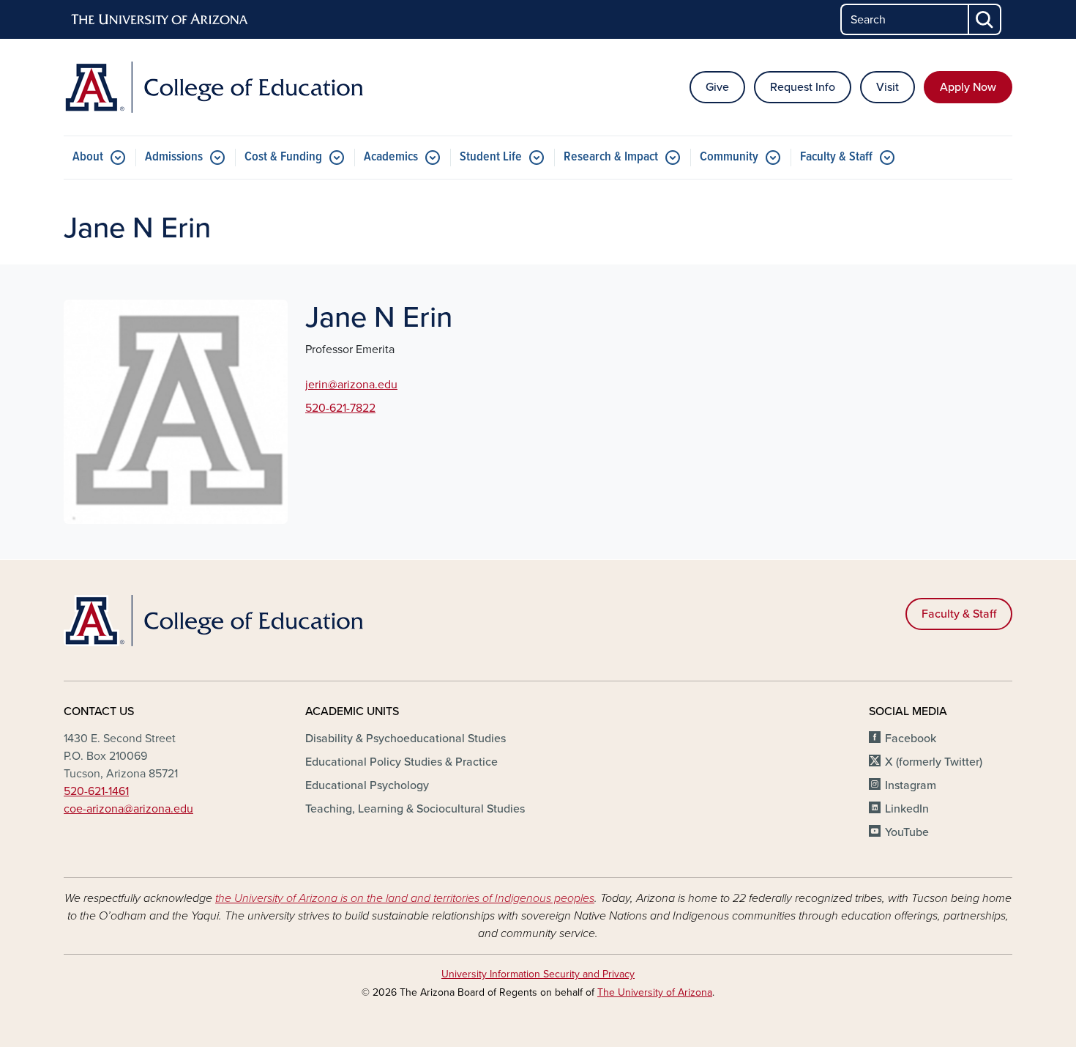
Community (729, 157)
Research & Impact (611, 157)
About (87, 157)
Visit (887, 87)
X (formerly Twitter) (933, 762)
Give (717, 87)
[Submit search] (985, 19)
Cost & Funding (283, 157)
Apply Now (968, 87)
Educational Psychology (367, 785)
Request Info (802, 87)
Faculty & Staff (836, 157)
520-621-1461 (96, 791)
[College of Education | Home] (216, 87)
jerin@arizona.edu (351, 384)
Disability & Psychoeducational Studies (405, 738)
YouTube (907, 832)
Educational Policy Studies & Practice (401, 762)
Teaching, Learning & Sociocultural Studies (415, 809)
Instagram (910, 785)
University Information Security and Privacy (538, 974)
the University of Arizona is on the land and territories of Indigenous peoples (404, 898)
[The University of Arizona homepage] (160, 19)
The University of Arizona (654, 992)
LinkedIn (907, 809)
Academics (391, 157)
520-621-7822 (340, 408)
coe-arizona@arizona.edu (128, 809)
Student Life (491, 157)
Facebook (910, 738)
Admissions (174, 157)
